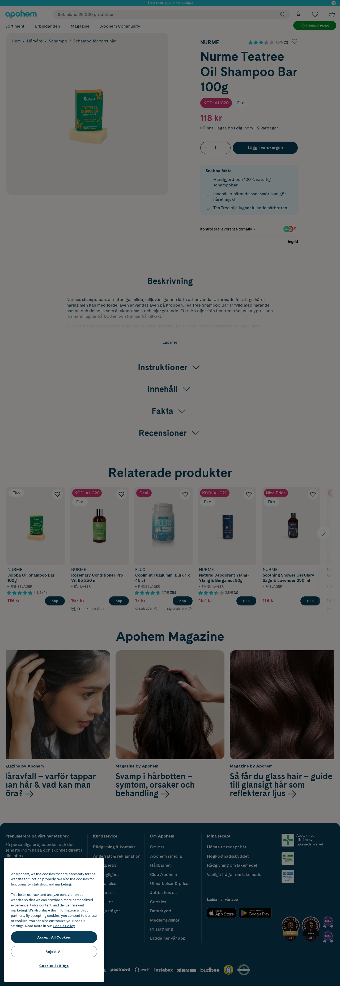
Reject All (54, 951)
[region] (54, 920)
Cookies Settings (54, 965)
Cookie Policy (64, 926)
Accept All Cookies (54, 937)
